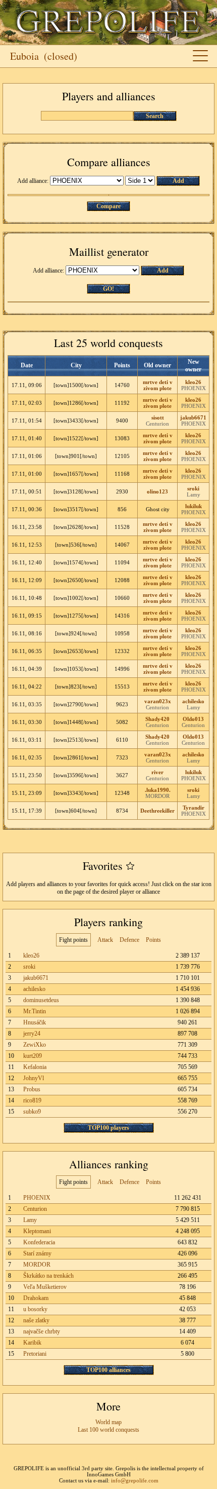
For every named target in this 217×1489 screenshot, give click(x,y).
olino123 (157, 491)
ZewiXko (34, 1044)
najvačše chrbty (41, 1331)
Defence (129, 939)
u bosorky (35, 1309)
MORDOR (157, 796)
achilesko (193, 701)
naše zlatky (36, 1320)
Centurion (157, 424)
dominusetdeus (41, 1000)
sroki (193, 488)
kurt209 (32, 1055)
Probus (31, 1089)
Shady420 (157, 719)
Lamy (193, 494)
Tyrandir (193, 808)
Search (155, 116)
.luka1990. (158, 790)
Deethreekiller (157, 811)
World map (108, 1422)
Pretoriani (34, 1353)
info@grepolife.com (134, 1480)
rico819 (32, 1100)
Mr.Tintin (34, 1011)
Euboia (24, 56)
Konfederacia (39, 1242)
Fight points (73, 939)
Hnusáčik (34, 1022)
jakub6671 (193, 417)
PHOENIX (193, 388)
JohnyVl (33, 1078)
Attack (105, 939)
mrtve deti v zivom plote (158, 385)
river (157, 772)
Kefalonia (34, 1067)
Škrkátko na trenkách (48, 1275)
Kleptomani (37, 1231)
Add (178, 180)
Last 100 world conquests (108, 1429)
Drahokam (35, 1298)
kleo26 (193, 382)
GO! (108, 288)
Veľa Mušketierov (45, 1286)
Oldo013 (193, 719)
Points (153, 939)
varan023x (157, 701)
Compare (108, 206)
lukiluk (193, 506)
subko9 (32, 1111)
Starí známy (37, 1253)
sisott (157, 417)
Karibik (32, 1342)
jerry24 (31, 1033)
